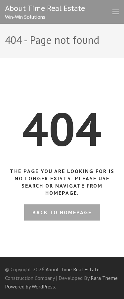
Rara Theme (104, 278)
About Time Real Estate (45, 8)
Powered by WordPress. (30, 286)
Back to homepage (62, 212)
